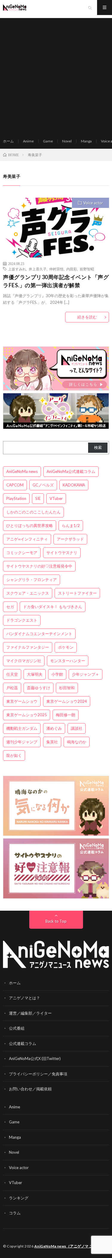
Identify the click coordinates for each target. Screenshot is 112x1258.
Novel (67, 141)
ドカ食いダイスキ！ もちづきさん (52, 606)
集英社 (52, 741)
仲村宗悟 (56, 269)
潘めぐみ (54, 728)
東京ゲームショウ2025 (26, 714)
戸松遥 (12, 687)
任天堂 (12, 674)
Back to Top (56, 921)
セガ (10, 606)
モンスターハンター (67, 660)
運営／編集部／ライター (30, 1013)
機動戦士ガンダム (21, 728)
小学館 (57, 674)
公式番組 (16, 1028)
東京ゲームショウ (21, 701)
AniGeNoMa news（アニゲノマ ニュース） (71, 1246)
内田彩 (71, 269)
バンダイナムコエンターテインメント (39, 633)
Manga (86, 141)
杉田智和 (67, 687)
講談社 (76, 728)
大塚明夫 (34, 674)
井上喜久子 (38, 269)
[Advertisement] (56, 74)
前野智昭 (87, 269)
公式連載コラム (22, 1043)
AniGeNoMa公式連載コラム (71, 471)
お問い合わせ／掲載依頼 (30, 1088)
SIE (38, 498)
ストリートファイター (77, 593)
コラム (15, 1213)
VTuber (56, 498)
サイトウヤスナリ (61, 552)
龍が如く (14, 755)
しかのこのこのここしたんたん (33, 512)
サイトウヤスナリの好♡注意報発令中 (39, 566)
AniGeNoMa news (22, 471)
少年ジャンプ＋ (85, 674)
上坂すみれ (17, 269)
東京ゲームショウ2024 (66, 701)
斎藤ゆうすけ (38, 687)
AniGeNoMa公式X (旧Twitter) (35, 1058)
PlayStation (16, 498)
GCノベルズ (43, 485)
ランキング (18, 1198)
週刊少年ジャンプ (21, 741)
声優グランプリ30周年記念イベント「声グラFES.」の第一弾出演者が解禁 (56, 281)
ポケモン (65, 647)
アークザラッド (70, 539)
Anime (28, 141)
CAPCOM (15, 485)
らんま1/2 (71, 525)
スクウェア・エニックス (27, 593)
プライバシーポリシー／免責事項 (38, 1073)
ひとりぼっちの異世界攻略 (29, 525)
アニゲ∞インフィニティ (27, 539)
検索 (98, 447)
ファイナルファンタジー (27, 647)
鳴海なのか (76, 741)
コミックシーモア (21, 552)
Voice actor (93, 202)
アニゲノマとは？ (24, 997)
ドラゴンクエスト (21, 620)
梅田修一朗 (65, 714)
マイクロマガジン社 (23, 660)
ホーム (8, 141)
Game (48, 141)
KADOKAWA (74, 485)
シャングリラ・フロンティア (31, 579)
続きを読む (87, 317)
